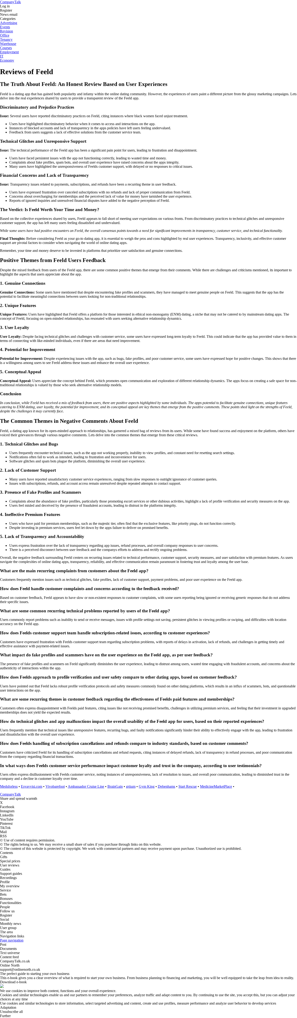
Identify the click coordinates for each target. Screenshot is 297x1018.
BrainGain (115, 786)
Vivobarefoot (55, 786)
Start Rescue (187, 786)
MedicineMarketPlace (216, 786)
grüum (131, 786)
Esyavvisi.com (31, 786)
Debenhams (166, 786)
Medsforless (9, 786)
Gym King (147, 786)
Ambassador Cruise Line (86, 786)
